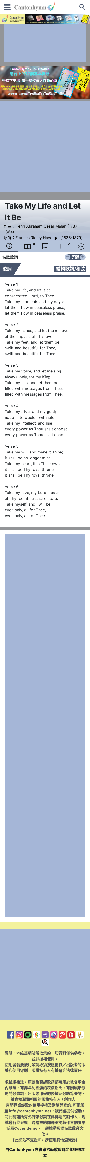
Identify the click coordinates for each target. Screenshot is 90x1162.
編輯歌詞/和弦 (70, 269)
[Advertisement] (45, 43)
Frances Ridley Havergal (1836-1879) (49, 237)
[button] (29, 93)
